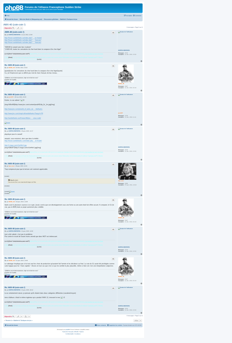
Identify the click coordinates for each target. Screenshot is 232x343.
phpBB (67, 329)
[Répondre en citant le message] (113, 32)
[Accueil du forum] (14, 8)
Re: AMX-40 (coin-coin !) (15, 65)
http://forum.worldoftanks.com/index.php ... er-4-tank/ (23, 141)
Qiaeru (82, 331)
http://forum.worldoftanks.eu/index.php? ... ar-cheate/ (23, 38)
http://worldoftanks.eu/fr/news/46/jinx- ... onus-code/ (23, 118)
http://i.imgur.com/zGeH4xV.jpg (15, 145)
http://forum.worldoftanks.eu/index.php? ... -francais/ (23, 40)
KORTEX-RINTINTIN (124, 50)
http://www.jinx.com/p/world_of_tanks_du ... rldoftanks (23, 109)
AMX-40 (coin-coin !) (14, 24)
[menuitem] (7, 15)
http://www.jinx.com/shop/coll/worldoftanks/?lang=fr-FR (24, 113)
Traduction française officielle (70, 331)
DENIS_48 (121, 83)
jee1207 (120, 113)
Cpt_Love (121, 180)
